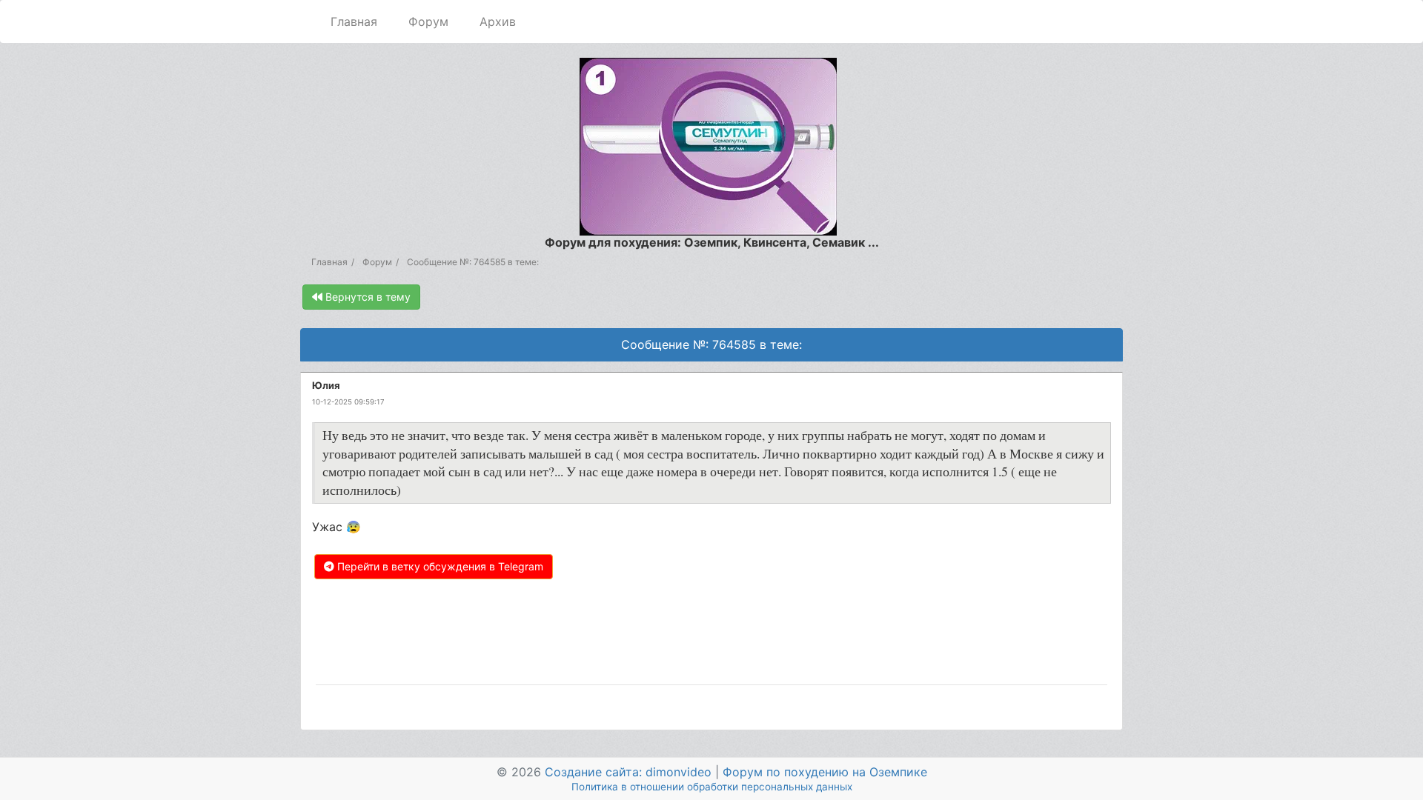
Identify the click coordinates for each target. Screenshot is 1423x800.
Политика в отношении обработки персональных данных (711, 787)
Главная (354, 21)
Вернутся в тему (366, 296)
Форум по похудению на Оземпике (825, 771)
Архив (498, 21)
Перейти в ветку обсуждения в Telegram (438, 566)
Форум (428, 21)
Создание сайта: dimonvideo (628, 771)
